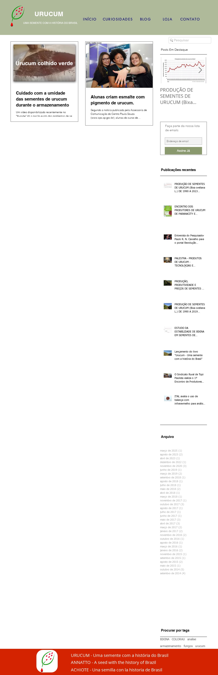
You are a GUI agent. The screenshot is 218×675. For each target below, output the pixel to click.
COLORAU (178, 639)
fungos (188, 646)
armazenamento (170, 646)
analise (191, 639)
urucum (200, 646)
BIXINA (164, 639)
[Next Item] (200, 70)
